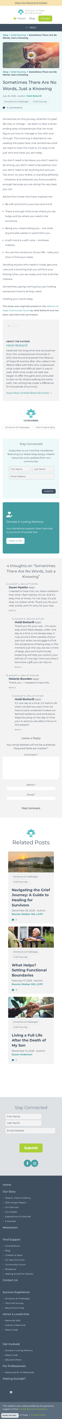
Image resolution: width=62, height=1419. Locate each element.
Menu (32, 27)
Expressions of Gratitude (18, 1216)
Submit (48, 491)
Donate (45, 18)
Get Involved (11, 1344)
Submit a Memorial (15, 1325)
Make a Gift (15, 540)
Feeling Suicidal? (14, 1378)
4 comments (14, 107)
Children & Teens (13, 1255)
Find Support (11, 1239)
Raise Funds (11, 1329)
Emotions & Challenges (16, 101)
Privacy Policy (38, 1415)
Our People (11, 1212)
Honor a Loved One (16, 1314)
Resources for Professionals (19, 1372)
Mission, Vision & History (18, 1198)
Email (31, 794)
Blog (32, 18)
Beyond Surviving (14, 1307)
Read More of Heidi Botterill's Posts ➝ (29, 393)
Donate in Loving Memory (19, 1350)
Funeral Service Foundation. (33, 1409)
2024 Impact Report (15, 1202)
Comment (31, 754)
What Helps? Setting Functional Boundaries (29, 970)
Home (7, 1184)
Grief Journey (18, 35)
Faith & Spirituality (45, 427)
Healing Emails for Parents (19, 1273)
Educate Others (13, 1359)
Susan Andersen (22, 1054)
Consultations (12, 1246)
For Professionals (14, 1366)
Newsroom (10, 1227)
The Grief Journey (14, 1303)
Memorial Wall (12, 1320)
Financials (10, 1221)
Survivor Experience (16, 1292)
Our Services (12, 1207)
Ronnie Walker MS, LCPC (27, 914)
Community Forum (15, 1264)
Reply (12, 610)
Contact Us (10, 1280)
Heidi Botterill (34, 96)
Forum (21, 18)
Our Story (9, 1191)
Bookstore (10, 1269)
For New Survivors (15, 1260)
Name (31, 784)
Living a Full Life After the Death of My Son (29, 1040)
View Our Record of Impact (31, 2)
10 (16, 990)
